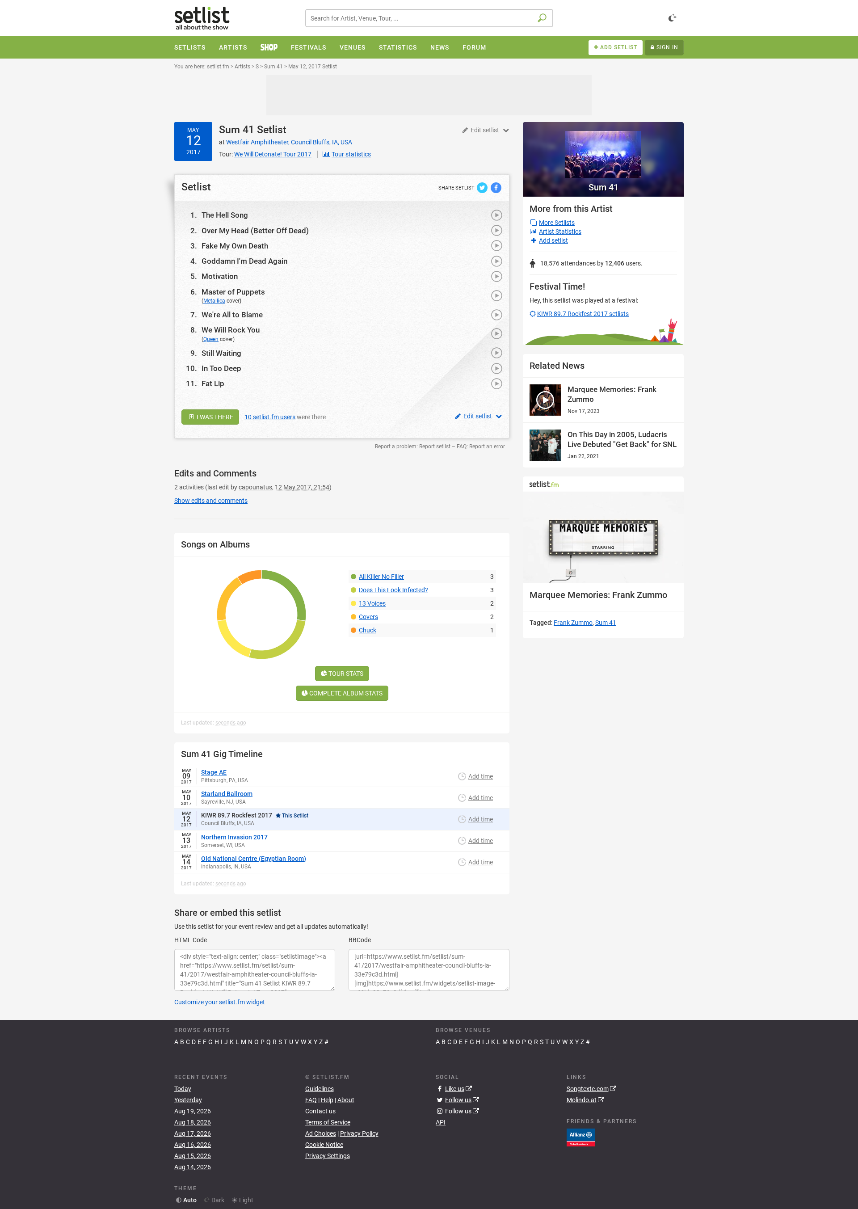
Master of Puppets (233, 291)
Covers (368, 616)
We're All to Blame (232, 314)
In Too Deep (221, 368)
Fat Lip (213, 383)
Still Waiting (221, 353)
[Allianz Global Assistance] (581, 1137)
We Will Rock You (231, 329)
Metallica (214, 301)
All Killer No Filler (381, 576)
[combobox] (429, 18)
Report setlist (434, 446)
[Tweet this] (483, 187)
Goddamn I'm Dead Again (244, 261)
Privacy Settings (327, 1155)
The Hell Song (225, 215)
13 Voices (372, 603)
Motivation (220, 276)
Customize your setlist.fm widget (219, 1002)
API (441, 1122)
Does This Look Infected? (393, 590)
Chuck (367, 630)
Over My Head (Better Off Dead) (255, 230)
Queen (211, 339)
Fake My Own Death (235, 245)
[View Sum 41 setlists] (603, 150)
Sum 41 (236, 130)
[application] (603, 537)
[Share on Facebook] (496, 187)
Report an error (487, 446)
